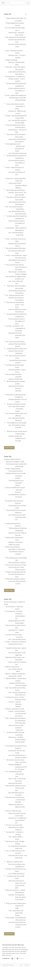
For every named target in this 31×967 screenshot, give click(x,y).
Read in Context (9, 447)
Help (21, 965)
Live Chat (27, 965)
